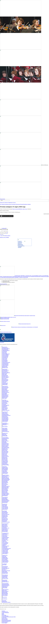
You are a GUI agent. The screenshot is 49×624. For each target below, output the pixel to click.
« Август (1, 235)
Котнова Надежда (5, 455)
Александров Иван (5, 356)
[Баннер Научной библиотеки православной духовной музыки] (24, 315)
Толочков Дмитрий (5, 560)
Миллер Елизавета (5, 484)
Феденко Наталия (5, 566)
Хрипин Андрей (4, 577)
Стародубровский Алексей (6, 548)
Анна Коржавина (5, 360)
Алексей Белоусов (5, 357)
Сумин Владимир (5, 551)
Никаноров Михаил (5, 499)
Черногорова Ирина (5, 583)
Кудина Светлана (5, 460)
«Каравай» (29, 204)
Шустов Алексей (4, 594)
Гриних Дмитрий (5, 408)
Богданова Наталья (5, 380)
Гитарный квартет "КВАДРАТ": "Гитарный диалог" (23, 275)
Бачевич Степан (4, 373)
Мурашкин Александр (5, 493)
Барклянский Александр (6, 372)
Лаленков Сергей (5, 467)
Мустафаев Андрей (5, 494)
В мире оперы (4, 617)
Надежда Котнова (5, 497)
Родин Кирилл (4, 527)
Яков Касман (4, 600)
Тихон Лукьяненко (5, 558)
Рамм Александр (4, 525)
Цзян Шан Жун (4, 580)
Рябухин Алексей (5, 530)
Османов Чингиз (4, 509)
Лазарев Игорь (4, 466)
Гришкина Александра (5, 410)
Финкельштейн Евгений (6, 570)
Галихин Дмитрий (5, 400)
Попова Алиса (4, 517)
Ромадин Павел (4, 528)
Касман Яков (4, 441)
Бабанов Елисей (4, 369)
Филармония (6, 204)
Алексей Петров (4, 358)
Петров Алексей (4, 513)
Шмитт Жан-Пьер (5, 593)
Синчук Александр (5, 542)
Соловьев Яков (4, 544)
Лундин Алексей (4, 473)
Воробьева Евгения (5, 396)
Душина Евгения (5, 421)
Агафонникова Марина (6, 350)
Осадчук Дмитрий (5, 507)
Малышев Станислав (5, 477)
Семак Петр (4, 540)
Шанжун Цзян (4, 590)
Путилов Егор (4, 521)
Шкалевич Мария (5, 592)
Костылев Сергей (5, 452)
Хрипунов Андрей (5, 578)
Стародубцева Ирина (5, 549)
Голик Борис (4, 404)
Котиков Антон (4, 453)
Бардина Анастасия (5, 371)
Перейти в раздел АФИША (4, 237)
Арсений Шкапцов (5, 364)
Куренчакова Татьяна (5, 464)
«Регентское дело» (5, 611)
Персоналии (18, 204)
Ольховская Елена (5, 506)
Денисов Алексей (5, 413)
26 (6, 233)
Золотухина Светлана (5, 431)
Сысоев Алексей (4, 553)
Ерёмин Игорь (4, 424)
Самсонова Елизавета (5, 537)
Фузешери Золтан (5, 573)
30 (2, 234)
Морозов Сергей (4, 491)
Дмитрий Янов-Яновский (6, 415)
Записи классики (4, 618)
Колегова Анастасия (5, 445)
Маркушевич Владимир (6, 479)
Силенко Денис (4, 541)
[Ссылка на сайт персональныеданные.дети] (24, 323)
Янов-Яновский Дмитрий (6, 602)
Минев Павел (4, 485)
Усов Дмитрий (4, 563)
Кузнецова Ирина (5, 462)
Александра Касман (5, 355)
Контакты (6, 202)
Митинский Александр (6, 486)
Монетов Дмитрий (5, 490)
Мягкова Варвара (5, 495)
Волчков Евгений (5, 395)
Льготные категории (3, 283)
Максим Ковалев (4, 476)
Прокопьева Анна (5, 519)
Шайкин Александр (5, 589)
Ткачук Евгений (4, 559)
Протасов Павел (4, 520)
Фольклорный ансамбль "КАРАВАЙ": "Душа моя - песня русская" (17, 277)
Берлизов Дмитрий (5, 379)
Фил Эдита (4, 569)
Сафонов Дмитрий (5, 538)
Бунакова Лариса (4, 383)
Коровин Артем (4, 450)
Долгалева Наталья (5, 417)
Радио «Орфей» (4, 622)
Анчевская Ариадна (5, 363)
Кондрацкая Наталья (5, 446)
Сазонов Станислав (5, 534)
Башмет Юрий (4, 374)
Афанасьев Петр (4, 366)
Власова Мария (4, 393)
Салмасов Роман (4, 536)
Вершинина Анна (5, 391)
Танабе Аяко (4, 556)
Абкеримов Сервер (5, 347)
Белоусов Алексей (5, 377)
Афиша (3, 204)
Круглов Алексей (5, 459)
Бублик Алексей (4, 381)
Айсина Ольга (4, 352)
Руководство (2, 202)
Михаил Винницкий (5, 487)
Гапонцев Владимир (5, 401)
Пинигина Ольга (4, 515)
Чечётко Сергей (4, 586)
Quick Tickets (4, 615)
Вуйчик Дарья (4, 398)
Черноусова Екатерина (5, 585)
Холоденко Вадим (5, 575)
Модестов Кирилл (5, 489)
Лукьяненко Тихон (5, 472)
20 (7, 232)
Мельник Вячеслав (5, 482)
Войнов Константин (5, 394)
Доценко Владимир (5, 419)
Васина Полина (4, 388)
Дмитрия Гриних (4, 416)
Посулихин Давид (5, 518)
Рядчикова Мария (5, 531)
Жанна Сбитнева (4, 426)
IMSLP (3, 614)
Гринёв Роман (4, 406)
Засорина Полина (5, 429)
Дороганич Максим (5, 418)
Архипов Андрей (5, 365)
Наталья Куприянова (23, 204)
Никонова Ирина (5, 502)
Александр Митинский (6, 353)
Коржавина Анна (5, 448)
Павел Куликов (4, 510)
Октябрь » (8, 235)
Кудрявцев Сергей (5, 461)
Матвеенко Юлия (5, 481)
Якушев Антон (4, 601)
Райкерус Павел (4, 524)
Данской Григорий (5, 411)
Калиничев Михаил (5, 437)
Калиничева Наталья (5, 438)
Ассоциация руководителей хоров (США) (9, 616)
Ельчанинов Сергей (5, 423)
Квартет (14, 204)
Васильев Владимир (5, 387)
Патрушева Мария (5, 512)
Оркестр (10, 204)
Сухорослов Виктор (5, 552)
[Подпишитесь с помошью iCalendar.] (5, 235)
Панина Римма (4, 511)
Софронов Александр (5, 545)
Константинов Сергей (5, 447)
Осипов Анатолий (5, 508)
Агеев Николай (4, 351)
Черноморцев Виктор (5, 584)
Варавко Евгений (5, 386)
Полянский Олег (4, 516)
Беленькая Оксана (5, 375)
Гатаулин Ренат (4, 402)
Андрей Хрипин (4, 359)
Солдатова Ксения (5, 543)
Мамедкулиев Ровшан (5, 478)
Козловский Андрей (5, 443)
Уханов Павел (4, 564)
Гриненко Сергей (5, 407)
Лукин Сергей (4, 470)
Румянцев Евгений (5, 529)
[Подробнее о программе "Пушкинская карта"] (7, 275)
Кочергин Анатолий (5, 456)
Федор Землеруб (4, 567)
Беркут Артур (4, 378)
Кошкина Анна (4, 457)
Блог (1, 204)
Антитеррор (2, 342)
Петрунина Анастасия (5, 514)
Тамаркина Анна (4, 555)
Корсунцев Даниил (5, 451)
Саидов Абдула (4, 535)
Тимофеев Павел (4, 557)
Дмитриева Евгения (5, 414)
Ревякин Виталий (5, 526)
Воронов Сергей (4, 397)
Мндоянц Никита (5, 488)
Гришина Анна (4, 409)
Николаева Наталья (5, 501)
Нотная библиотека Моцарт (6, 620)
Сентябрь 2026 (4, 228)
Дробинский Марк (5, 420)
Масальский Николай (5, 480)
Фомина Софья (4, 571)
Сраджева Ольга (4, 547)
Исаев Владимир (4, 435)
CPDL (3, 613)
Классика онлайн (5, 619)
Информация (10, 202)
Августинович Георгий (6, 348)
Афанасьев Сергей (5, 367)
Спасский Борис (4, 546)
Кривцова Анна (4, 458)
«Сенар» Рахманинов (5, 612)
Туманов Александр (5, 561)
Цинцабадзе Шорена (5, 581)
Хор (12, 204)
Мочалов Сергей (4, 492)
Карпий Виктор (4, 439)
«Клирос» (3, 610)
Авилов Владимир (5, 349)
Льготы (14, 202)
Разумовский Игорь (5, 523)
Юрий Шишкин (4, 598)
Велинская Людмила (5, 390)
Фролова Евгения (5, 572)
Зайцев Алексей (4, 428)
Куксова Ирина (4, 463)
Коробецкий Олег (5, 449)
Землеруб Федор (4, 430)
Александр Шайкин (5, 354)
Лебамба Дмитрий (5, 468)
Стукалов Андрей (5, 550)
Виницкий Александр (5, 392)
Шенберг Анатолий (5, 591)
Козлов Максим (4, 442)
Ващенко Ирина (4, 389)
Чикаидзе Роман (4, 587)
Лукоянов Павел (4, 471)
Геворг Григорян (4, 403)
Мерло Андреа (4, 483)
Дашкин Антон (4, 412)
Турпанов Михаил (5, 562)
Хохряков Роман (4, 576)
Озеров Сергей (4, 505)
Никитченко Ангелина (5, 500)
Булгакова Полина (5, 382)
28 (0, 234)
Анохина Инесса (4, 361)
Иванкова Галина (5, 433)
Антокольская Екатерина (6, 362)
